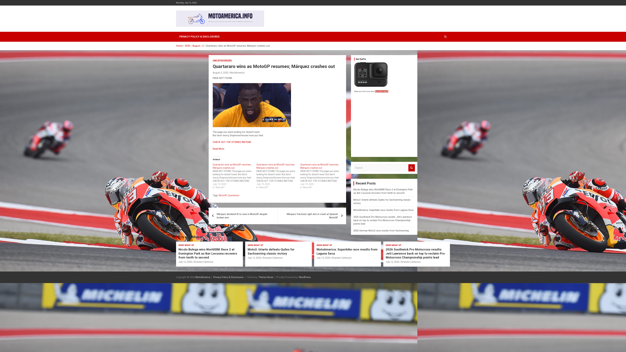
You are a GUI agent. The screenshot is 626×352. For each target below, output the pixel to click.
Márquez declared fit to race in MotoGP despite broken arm (242, 216)
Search (411, 168)
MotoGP (223, 195)
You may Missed (190, 237)
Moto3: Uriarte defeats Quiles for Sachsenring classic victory (271, 251)
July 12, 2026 (185, 262)
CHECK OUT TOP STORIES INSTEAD (232, 142)
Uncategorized (222, 60)
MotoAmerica (237, 72)
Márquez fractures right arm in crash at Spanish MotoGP (312, 216)
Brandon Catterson (204, 262)
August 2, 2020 (220, 72)
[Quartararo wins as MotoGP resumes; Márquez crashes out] (234, 176)
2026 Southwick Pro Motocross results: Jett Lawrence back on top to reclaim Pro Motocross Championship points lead (382, 220)
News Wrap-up (186, 245)
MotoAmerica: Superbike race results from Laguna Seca (383, 210)
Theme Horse (266, 277)
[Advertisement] (384, 125)
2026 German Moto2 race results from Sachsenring (381, 230)
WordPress (305, 277)
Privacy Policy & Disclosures (199, 36)
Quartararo (233, 195)
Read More (218, 148)
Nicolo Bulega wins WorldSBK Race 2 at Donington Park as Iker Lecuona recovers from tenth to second (208, 253)
